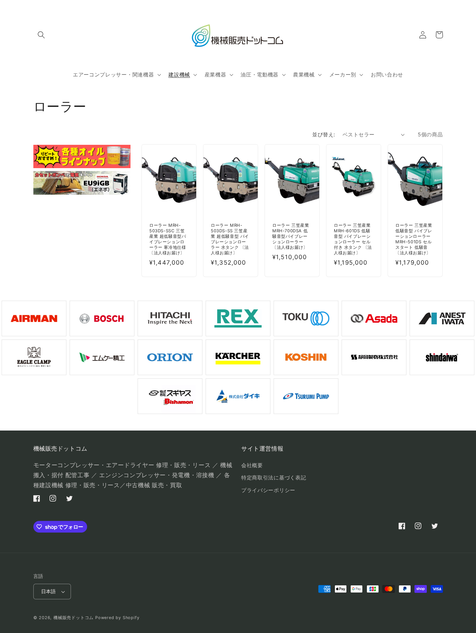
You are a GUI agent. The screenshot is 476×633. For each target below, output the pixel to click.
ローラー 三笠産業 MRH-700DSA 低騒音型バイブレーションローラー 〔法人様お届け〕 (290, 236)
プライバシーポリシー (268, 490)
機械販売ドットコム (73, 617)
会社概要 (252, 465)
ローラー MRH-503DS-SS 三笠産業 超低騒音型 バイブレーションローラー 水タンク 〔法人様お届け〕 (230, 239)
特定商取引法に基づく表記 (273, 477)
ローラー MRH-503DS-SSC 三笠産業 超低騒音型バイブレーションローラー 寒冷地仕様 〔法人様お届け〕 (167, 239)
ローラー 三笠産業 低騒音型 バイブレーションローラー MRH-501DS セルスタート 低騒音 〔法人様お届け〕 (413, 239)
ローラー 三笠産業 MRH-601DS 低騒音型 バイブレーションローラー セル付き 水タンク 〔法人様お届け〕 (353, 239)
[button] (41, 35)
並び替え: (323, 134)
